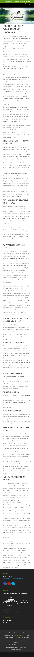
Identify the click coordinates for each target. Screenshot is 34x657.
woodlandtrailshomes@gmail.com (13, 578)
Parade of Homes (16, 649)
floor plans (12, 434)
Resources (23, 647)
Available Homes (8, 635)
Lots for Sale (18, 635)
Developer (24, 640)
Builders (18, 637)
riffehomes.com (21, 613)
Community (12, 633)
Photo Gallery (9, 640)
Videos (17, 640)
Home (5, 633)
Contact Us (16, 642)
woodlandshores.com (9, 613)
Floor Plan (16, 427)
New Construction (9, 637)
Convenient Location (23, 633)
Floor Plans (25, 637)
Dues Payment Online (12, 647)
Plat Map (26, 635)
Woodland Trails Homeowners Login (16, 645)
